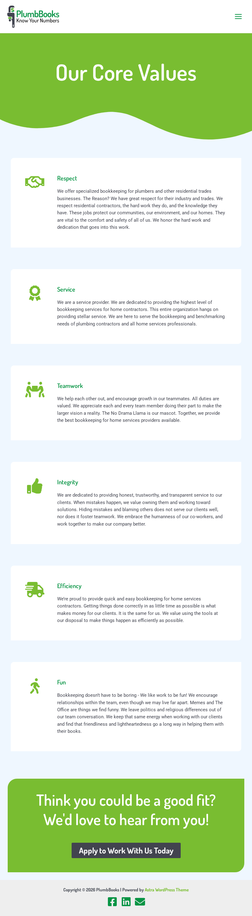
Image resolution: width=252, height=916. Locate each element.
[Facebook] (112, 902)
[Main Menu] (238, 16)
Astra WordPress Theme (167, 889)
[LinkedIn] (126, 902)
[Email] (140, 902)
